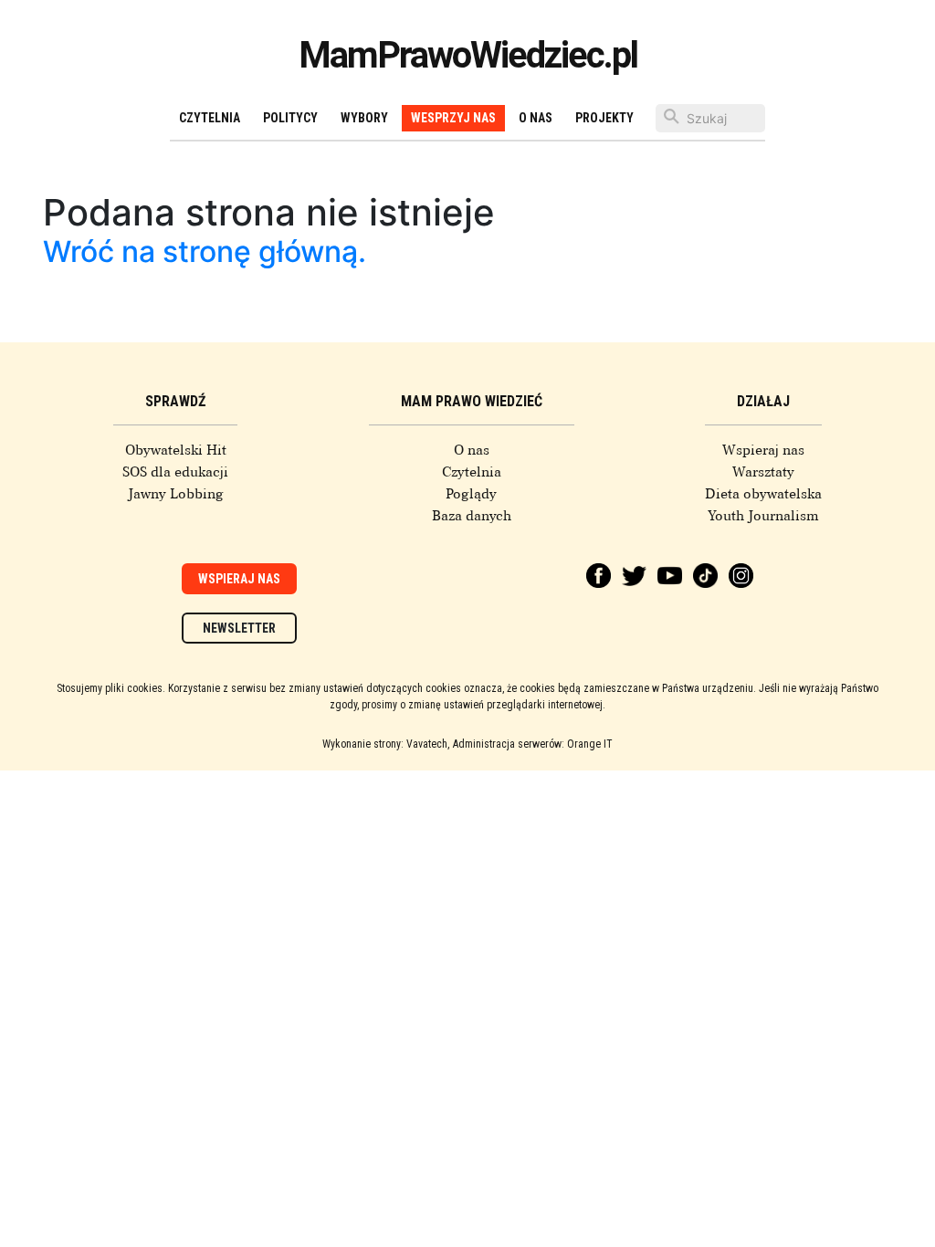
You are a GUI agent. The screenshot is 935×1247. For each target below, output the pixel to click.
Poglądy (471, 494)
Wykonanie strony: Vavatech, (385, 744)
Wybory (364, 117)
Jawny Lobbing (176, 494)
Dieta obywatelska (763, 494)
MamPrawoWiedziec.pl (468, 55)
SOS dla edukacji (175, 472)
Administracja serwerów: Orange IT (533, 744)
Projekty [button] (604, 117)
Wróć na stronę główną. (204, 251)
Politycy (290, 117)
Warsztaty (763, 472)
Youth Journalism (763, 516)
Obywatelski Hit (175, 450)
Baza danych (471, 516)
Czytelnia (209, 117)
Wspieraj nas (763, 450)
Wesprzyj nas (453, 117)
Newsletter (239, 628)
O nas (535, 117)
